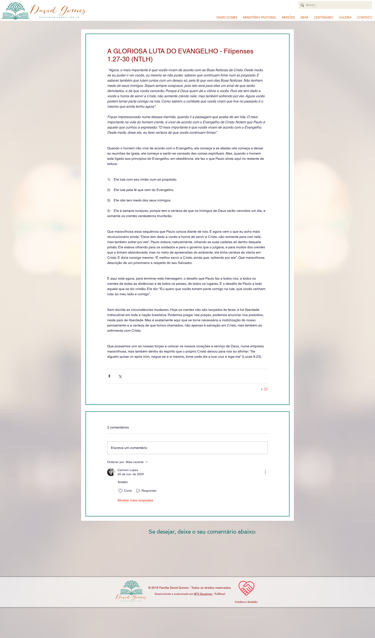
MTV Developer (203, 593)
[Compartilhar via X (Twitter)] (120, 376)
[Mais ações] (265, 472)
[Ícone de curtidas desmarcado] (120, 490)
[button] (259, 17)
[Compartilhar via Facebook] (109, 376)
